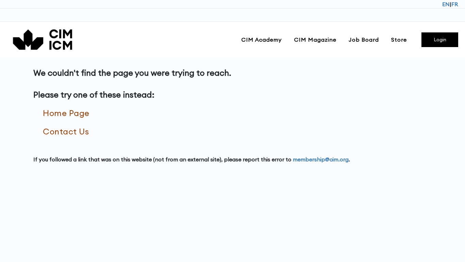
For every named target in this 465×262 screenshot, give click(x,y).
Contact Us (66, 131)
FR (454, 4)
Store (399, 39)
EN (446, 4)
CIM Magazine (315, 39)
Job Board (364, 39)
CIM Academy (261, 39)
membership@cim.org (321, 159)
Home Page (66, 113)
